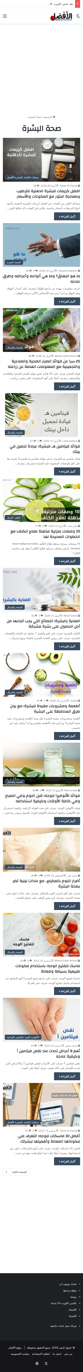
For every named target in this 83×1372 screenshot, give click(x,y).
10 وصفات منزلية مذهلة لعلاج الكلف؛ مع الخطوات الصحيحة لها (45, 534)
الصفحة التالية (19, 1171)
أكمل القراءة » (67, 216)
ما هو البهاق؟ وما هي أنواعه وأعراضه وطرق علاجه (41, 278)
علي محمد (72, 525)
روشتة (73, 1296)
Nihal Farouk (70, 615)
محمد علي (72, 875)
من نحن (68, 1353)
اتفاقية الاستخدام (41, 1353)
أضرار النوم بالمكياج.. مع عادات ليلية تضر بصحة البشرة (46, 883)
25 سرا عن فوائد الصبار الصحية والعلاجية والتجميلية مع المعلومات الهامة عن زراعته (44, 364)
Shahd (73, 700)
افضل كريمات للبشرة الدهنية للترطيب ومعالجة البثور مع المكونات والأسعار (48, 193)
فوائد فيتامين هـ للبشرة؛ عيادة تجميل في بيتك (45, 449)
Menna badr (70, 790)
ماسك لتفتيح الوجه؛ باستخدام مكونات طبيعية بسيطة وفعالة (47, 968)
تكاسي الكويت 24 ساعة (64, 1303)
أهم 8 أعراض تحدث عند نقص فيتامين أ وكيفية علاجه (48, 1053)
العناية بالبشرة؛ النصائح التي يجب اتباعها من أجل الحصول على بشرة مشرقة (43, 623)
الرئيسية (48, 116)
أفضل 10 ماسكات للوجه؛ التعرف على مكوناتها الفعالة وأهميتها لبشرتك (49, 1138)
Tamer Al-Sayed (68, 185)
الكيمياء (73, 1309)
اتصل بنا (57, 1353)
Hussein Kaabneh (67, 270)
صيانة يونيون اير (68, 1283)
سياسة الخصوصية (20, 1353)
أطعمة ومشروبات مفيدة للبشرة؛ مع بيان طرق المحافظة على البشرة (45, 708)
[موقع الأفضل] (61, 16)
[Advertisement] (41, 69)
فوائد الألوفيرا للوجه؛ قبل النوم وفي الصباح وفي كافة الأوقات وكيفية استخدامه (42, 798)
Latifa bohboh (69, 440)
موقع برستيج (70, 1290)
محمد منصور (71, 1045)
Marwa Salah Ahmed (66, 355)
